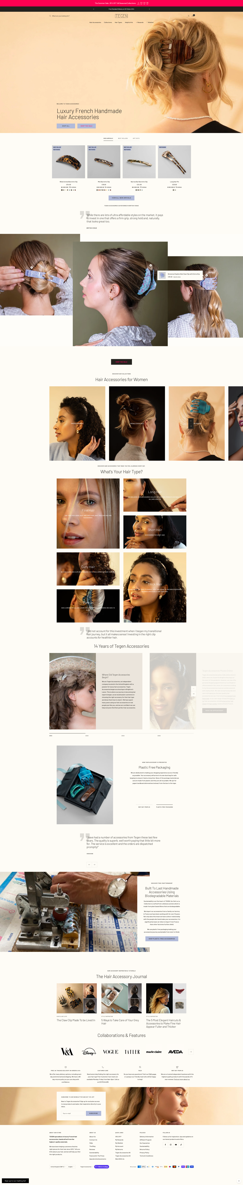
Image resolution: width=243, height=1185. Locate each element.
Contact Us (93, 1140)
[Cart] (193, 16)
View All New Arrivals (121, 198)
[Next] (193, 694)
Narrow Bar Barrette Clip (139, 182)
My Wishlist (119, 1143)
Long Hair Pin (174, 182)
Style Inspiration (107, 1016)
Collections (108, 22)
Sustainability (94, 1152)
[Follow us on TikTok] (181, 1144)
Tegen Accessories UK (123, 1152)
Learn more (154, 797)
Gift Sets (136, 138)
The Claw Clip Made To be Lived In (76, 1020)
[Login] (188, 16)
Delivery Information (147, 1136)
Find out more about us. (182, 1079)
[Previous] (193, 688)
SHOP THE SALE (121, 362)
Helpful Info (129, 22)
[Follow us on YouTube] (175, 1144)
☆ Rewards (139, 22)
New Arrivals (108, 138)
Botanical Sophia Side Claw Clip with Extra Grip (184, 274)
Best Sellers (123, 138)
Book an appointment (214, 710)
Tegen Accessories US (123, 1156)
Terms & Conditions (146, 1156)
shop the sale (86, 126)
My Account (119, 1146)
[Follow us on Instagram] (170, 1144)
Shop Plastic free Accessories (162, 939)
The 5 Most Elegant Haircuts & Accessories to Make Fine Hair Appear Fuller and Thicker (163, 1023)
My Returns (119, 1149)
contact (129, 1077)
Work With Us (119, 1159)
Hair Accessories (95, 22)
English (70, 1166)
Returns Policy (145, 1149)
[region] (121, 3)
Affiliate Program (145, 1140)
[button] (15, 1180)
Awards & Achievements (97, 1159)
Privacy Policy (144, 1152)
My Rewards (119, 1140)
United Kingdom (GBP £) (57, 1166)
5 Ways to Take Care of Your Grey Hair (120, 1021)
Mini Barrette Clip (104, 182)
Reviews (92, 1149)
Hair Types (118, 22)
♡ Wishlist (150, 22)
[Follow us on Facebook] (165, 1144)
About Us (92, 1136)
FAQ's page (152, 1074)
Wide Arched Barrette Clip (68, 182)
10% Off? (118, 1136)
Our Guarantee (145, 1143)
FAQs (91, 1143)
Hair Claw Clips (62, 1016)
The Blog (92, 1146)
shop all (66, 126)
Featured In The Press (96, 1156)
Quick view (177, 277)
